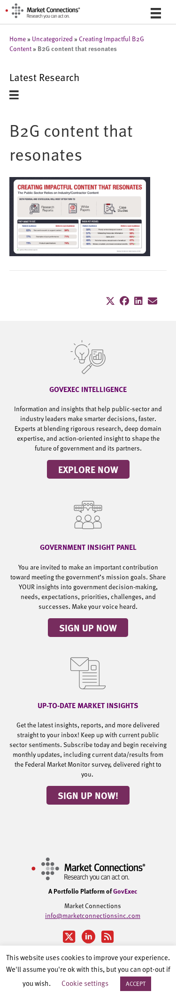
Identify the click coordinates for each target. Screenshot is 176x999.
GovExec (125, 890)
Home (17, 38)
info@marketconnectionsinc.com (92, 915)
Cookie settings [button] (84, 983)
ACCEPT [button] (135, 983)
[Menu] (156, 13)
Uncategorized (52, 38)
